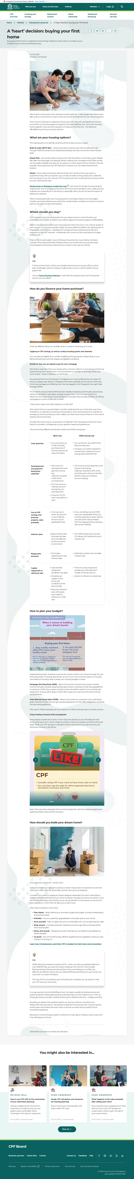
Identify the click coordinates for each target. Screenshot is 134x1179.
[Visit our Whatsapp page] (116, 1155)
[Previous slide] (35, 759)
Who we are (30, 7)
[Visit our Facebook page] (99, 1155)
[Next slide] (98, 759)
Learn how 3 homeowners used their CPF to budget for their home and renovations (65, 944)
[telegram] (97, 30)
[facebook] (91, 30)
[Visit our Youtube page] (110, 1155)
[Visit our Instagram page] (104, 1155)
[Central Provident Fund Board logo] (14, 6)
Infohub (68, 7)
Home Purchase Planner (49, 276)
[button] (122, 6)
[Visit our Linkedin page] (122, 1155)
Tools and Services (50, 7)
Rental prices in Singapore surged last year (48, 186)
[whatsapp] (102, 30)
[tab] (14, 15)
